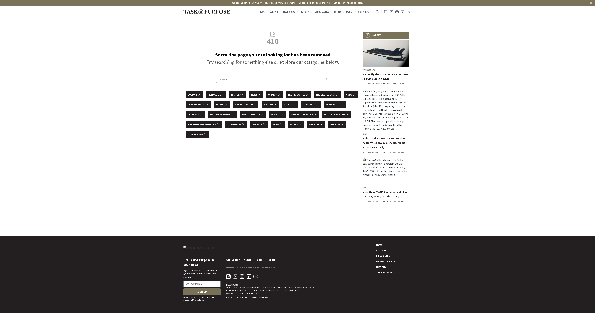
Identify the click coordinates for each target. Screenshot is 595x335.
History (304, 11)
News (262, 11)
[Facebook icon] (228, 276)
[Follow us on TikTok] (402, 11)
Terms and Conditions (248, 268)
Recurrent (236, 293)
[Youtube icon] (255, 276)
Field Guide (289, 11)
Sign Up (202, 292)
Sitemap (230, 268)
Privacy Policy (261, 2)
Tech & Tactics (321, 11)
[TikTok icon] (249, 276)
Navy (365, 134)
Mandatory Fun (385, 261)
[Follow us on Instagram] (397, 11)
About (248, 260)
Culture (274, 11)
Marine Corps (369, 70)
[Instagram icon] (242, 276)
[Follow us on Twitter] (391, 11)
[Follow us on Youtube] (408, 11)
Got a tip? (363, 11)
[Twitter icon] (235, 276)
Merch (349, 11)
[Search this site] (377, 11)
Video (260, 260)
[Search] (326, 79)
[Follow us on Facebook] (385, 11)
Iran (364, 188)
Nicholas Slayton (372, 84)
